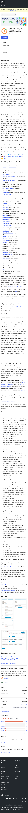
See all (25, 733)
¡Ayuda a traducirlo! (14, 10)
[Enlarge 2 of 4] (25, 600)
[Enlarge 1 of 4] (11, 600)
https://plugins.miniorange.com (8, 584)
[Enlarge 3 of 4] (11, 621)
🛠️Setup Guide (21, 154)
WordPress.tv (5, 778)
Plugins (16, 765)
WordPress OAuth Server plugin (8, 566)
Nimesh (6, 682)
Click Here (21, 298)
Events (16, 773)
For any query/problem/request (8, 663)
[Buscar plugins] (15, 15)
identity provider (16, 707)
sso (25, 707)
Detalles (5, 42)
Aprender (3, 771)
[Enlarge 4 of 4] (25, 631)
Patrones (17, 767)
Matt (3, 785)
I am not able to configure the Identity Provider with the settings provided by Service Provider (9, 658)
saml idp (22, 707)
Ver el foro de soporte (6, 742)
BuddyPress (4, 789)
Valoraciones (6, 45)
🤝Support (3, 158)
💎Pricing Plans (18, 156)
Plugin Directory (4, 5)
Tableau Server (12, 167)
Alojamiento (4, 765)
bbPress (4, 787)
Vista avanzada (5, 711)
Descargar (4, 37)
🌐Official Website (12, 154)
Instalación (5, 49)
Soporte (5, 55)
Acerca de (3, 760)
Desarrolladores (5, 776)
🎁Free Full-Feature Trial (8, 156)
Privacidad (3, 767)
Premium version (7, 194)
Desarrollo (5, 52)
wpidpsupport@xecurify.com (14, 286)
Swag (17, 778)
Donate (17, 776)
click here (19, 584)
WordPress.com (5, 782)
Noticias (3, 762)
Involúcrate (17, 771)
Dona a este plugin (5, 752)
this (16, 291)
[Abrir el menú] (26, 2)
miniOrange (13, 33)
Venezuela (6, 795)
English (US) (24, 704)
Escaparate (17, 760)
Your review (4, 733)
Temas (16, 762)
